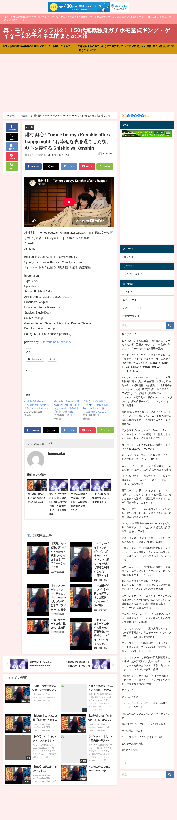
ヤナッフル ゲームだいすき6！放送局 (142, 737)
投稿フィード (129, 299)
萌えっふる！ (129, 690)
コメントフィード (132, 307)
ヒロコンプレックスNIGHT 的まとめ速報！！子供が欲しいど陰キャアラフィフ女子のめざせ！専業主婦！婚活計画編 (146, 680)
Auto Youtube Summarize (56, 341)
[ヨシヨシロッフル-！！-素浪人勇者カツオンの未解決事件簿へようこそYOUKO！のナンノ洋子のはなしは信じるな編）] (146, 632)
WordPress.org (130, 316)
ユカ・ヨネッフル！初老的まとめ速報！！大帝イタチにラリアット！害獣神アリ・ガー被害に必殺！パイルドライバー (146, 571)
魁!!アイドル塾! (130, 750)
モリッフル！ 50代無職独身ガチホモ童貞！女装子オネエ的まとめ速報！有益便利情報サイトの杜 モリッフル (146, 647)
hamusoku (108, 154)
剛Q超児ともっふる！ (133, 730)
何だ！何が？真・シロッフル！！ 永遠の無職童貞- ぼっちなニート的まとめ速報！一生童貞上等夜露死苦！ (146, 480)
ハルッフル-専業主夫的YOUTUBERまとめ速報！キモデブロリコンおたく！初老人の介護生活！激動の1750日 (146, 527)
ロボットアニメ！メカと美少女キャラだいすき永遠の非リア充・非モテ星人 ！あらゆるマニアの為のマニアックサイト (146, 513)
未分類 (29, 127)
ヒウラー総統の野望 (132, 743)
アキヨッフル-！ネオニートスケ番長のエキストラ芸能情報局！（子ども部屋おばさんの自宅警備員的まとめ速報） (146, 618)
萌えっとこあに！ (131, 697)
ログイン (127, 291)
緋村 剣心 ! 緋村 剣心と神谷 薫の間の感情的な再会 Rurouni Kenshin (36, 404)
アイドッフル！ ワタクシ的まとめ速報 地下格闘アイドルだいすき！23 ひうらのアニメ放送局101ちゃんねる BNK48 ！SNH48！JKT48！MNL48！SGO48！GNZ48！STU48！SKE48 (146, 363)
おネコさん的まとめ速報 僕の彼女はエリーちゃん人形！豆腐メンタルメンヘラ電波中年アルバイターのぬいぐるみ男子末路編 (146, 344)
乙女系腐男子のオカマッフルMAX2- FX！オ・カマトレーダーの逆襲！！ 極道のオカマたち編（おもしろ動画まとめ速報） (146, 434)
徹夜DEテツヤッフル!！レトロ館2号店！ (144, 724)
